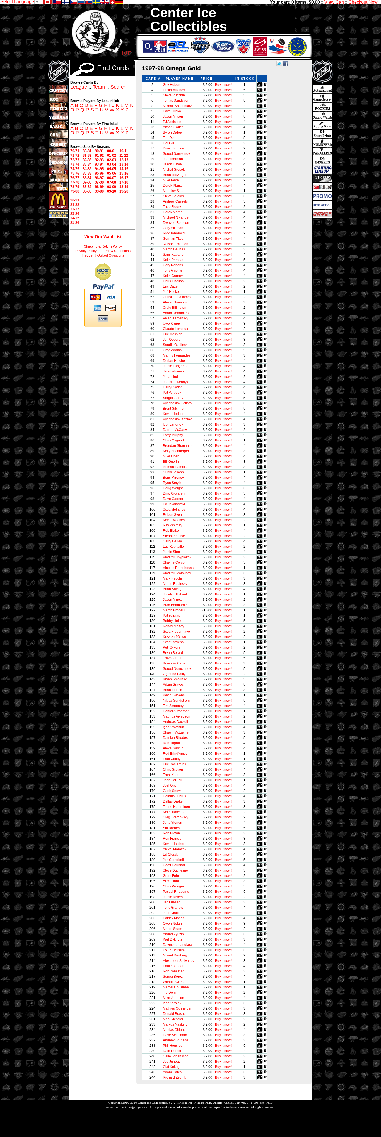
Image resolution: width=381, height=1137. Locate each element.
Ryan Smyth (172, 483)
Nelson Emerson (175, 244)
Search (118, 87)
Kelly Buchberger (176, 451)
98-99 (99, 187)
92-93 (99, 160)
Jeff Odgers (171, 339)
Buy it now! (223, 85)
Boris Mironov (173, 478)
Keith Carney (173, 276)
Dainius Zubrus (174, 796)
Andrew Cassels (175, 201)
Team (99, 87)
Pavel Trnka (172, 111)
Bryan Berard (173, 653)
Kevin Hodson (173, 414)
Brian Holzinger (175, 175)
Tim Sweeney (173, 706)
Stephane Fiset (174, 536)
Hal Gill (168, 143)
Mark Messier (173, 1019)
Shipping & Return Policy (103, 246)
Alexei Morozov (174, 849)
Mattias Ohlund (174, 1030)
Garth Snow (172, 791)
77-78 (74, 182)
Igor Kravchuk (173, 727)
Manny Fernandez (177, 355)
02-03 (111, 160)
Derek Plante (173, 185)
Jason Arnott (172, 600)
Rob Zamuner (173, 971)
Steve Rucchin (174, 95)
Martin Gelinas (174, 249)
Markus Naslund (175, 1024)
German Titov (173, 239)
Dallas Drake (173, 801)
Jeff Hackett (171, 292)
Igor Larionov (173, 424)
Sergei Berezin (174, 977)
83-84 (87, 164)
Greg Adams (172, 350)
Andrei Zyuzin (173, 934)
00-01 (111, 151)
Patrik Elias (171, 616)
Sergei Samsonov (176, 154)
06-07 (111, 178)
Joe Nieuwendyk (175, 382)
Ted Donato (171, 138)
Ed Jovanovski (174, 504)
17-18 (123, 182)
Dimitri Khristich (175, 148)
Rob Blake (171, 531)
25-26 (74, 222)
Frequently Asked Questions (103, 255)
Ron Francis (172, 839)
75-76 (74, 173)
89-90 (87, 191)
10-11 (123, 151)
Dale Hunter (172, 1051)
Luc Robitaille (173, 547)
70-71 (74, 151)
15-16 (123, 173)
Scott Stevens (173, 642)
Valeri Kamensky (175, 318)
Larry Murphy (173, 435)
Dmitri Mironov (174, 90)
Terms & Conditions (116, 251)
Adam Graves (173, 685)
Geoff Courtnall (174, 865)
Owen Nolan (172, 923)
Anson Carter (173, 127)
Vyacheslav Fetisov (177, 403)
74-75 (74, 169)
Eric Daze (170, 286)
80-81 (87, 151)
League (78, 87)
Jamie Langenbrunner (180, 366)
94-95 (99, 169)
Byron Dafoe (172, 132)
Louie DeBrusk (174, 950)
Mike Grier (171, 456)
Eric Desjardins (174, 764)
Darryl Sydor (172, 387)
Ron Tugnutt (172, 743)
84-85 (87, 169)
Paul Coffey (171, 759)
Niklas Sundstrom (176, 700)
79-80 (74, 191)
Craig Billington (174, 308)
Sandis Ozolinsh (175, 345)
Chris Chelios (173, 281)
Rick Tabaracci (174, 233)
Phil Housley (172, 1046)
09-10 (111, 191)
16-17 (123, 178)
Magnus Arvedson (176, 716)
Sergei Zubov (173, 398)
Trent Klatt (170, 775)
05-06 (111, 173)
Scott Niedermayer (177, 631)
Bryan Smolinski (175, 679)
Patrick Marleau (175, 918)
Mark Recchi (172, 578)
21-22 (74, 205)
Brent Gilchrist (173, 408)
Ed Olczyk (170, 854)
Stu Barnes (171, 828)
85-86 (87, 173)
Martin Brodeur (174, 610)
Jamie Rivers (173, 897)
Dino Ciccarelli (174, 493)
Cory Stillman (173, 228)
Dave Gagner (173, 499)
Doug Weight (173, 488)
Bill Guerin (171, 462)
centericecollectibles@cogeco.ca (126, 1107)
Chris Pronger (173, 886)
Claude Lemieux (175, 329)
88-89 (87, 187)
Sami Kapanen (174, 255)
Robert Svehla (174, 515)
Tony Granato (173, 908)
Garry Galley (172, 541)
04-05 (111, 169)
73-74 (74, 164)
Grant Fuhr (171, 876)
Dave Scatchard (175, 1035)
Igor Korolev (172, 1003)
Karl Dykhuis (172, 939)
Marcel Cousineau (177, 987)
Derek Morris (172, 212)
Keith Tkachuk (173, 812)
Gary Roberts (173, 265)
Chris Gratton (173, 770)
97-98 (99, 182)
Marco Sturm (172, 929)
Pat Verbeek (172, 393)
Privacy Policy (86, 251)
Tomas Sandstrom (176, 101)
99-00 (99, 191)
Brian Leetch (172, 690)
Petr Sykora (171, 647)
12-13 (123, 160)
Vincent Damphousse (179, 568)
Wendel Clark (173, 982)
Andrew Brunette (175, 1040)
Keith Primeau (173, 260)
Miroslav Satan (174, 191)
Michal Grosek (174, 170)
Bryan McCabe (174, 663)
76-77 (74, 178)
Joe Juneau (172, 1062)
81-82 (87, 155)
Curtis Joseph (173, 472)
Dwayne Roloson (176, 223)
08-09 (111, 187)
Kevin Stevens (174, 695)
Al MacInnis (171, 881)
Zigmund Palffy (174, 674)
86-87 (87, 178)
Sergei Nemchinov (177, 669)
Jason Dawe (172, 164)
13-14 (123, 164)
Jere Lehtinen (173, 371)
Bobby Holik (172, 621)
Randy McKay (173, 626)
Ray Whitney (172, 525)
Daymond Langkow (177, 945)
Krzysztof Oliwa (174, 637)
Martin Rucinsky (175, 584)
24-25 (74, 218)
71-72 (74, 155)
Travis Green (172, 658)
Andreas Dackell (175, 722)
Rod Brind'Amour (176, 754)
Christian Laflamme (177, 297)
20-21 (74, 200)
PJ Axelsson (172, 122)
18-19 (123, 187)
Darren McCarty (175, 430)
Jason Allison (173, 116)
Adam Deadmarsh (177, 313)
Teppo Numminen (176, 807)
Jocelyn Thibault (175, 594)
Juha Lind (170, 377)
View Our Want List (103, 236)
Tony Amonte (172, 270)
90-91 (99, 151)
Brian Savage (173, 589)
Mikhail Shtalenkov (177, 106)
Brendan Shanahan (178, 446)
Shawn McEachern (177, 732)
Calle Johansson (176, 1056)
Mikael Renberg (175, 955)
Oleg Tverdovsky (175, 817)
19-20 (123, 191)
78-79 (74, 187)
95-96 (99, 173)
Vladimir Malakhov (177, 573)
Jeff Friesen (171, 902)
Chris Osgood (173, 440)
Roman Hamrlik (175, 467)
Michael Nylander (176, 217)
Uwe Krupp (171, 324)
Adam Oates (172, 1072)
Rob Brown (171, 833)
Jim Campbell (173, 860)
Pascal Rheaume (176, 892)
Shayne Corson (175, 562)
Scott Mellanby (174, 509)
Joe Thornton (173, 159)
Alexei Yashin (173, 748)
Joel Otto (169, 785)
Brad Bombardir (175, 605)
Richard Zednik (174, 1077)
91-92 (99, 155)
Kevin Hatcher (173, 844)
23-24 (74, 214)
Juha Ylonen (172, 823)
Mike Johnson (173, 998)
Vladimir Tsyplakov (177, 557)
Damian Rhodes (175, 738)
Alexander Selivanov (178, 961)
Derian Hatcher (174, 361)
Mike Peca (171, 180)
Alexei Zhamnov (175, 302)
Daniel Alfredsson (176, 711)
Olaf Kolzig (171, 1067)
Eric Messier (172, 334)
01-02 (111, 155)
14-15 (123, 169)
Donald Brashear (176, 1014)
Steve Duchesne (175, 870)
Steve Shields (173, 196)
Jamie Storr (171, 552)
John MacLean (174, 913)
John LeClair (172, 780)
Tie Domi (170, 992)
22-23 (74, 209)
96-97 (99, 178)
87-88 (87, 182)
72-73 (74, 160)
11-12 (123, 155)
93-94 (99, 164)
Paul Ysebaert (173, 966)
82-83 (87, 160)
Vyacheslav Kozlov (177, 419)
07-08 (111, 182)
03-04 (111, 164)
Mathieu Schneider (177, 1008)
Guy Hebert (171, 85)
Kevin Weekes (174, 520)
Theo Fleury (172, 207)
